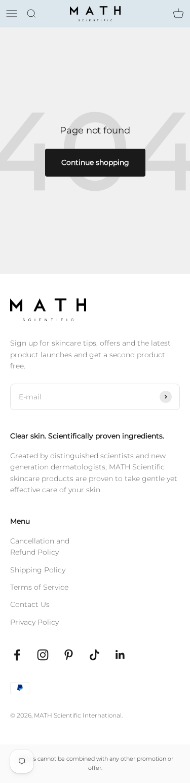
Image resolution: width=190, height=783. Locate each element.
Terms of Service (39, 587)
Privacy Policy (34, 622)
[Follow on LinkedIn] (120, 655)
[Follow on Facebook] (17, 655)
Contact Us (30, 604)
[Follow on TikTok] (94, 655)
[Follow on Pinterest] (68, 655)
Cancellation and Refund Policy (39, 546)
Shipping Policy (37, 569)
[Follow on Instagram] (43, 655)
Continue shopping (95, 162)
